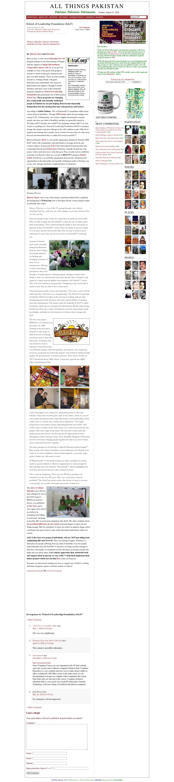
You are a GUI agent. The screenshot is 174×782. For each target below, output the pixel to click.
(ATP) (59, 780)
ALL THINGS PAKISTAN (87, 6)
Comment (31, 722)
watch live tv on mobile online (45, 625)
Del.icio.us (30, 42)
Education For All (57, 58)
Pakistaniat (110, 74)
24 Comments (84, 27)
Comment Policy (76, 17)
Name (29, 753)
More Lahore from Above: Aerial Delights (109, 141)
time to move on (116, 54)
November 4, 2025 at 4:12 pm (45, 658)
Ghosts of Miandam (102, 160)
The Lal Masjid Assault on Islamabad (108, 149)
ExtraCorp (31, 97)
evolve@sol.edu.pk (54, 570)
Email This (30, 44)
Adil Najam (98, 780)
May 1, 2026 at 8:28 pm (42, 628)
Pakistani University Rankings (105, 146)
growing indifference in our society (44, 523)
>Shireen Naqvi (47, 29)
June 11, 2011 (112, 52)
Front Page (32, 17)
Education (39, 31)
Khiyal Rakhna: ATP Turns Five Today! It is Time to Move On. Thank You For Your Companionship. (110, 130)
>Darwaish (38, 29)
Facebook (46, 42)
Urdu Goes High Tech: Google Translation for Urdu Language (109, 153)
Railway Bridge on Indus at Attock (107, 135)
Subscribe (46, 44)
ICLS (53, 145)
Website (29, 763)
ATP (113, 57)
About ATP (43, 17)
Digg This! (38, 42)
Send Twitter (54, 42)
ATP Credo (63, 17)
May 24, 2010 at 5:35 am (43, 694)
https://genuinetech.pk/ (42, 662)
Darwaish (50, 53)
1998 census (61, 114)
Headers (99, 17)
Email (29, 758)
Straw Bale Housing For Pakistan (106, 157)
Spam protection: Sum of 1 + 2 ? (39, 768)
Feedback (90, 17)
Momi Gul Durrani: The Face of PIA (107, 163)
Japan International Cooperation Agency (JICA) (43, 66)
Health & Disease (48, 31)
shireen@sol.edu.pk (35, 570)
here (59, 558)
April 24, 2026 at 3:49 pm (43, 643)
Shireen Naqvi (36, 53)
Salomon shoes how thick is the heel (47, 640)
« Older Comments (34, 619)
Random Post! (55, 44)
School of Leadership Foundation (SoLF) (49, 24)
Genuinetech (38, 655)
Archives (53, 17)
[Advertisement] (58, 591)
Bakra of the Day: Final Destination (107, 138)
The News (33, 505)
